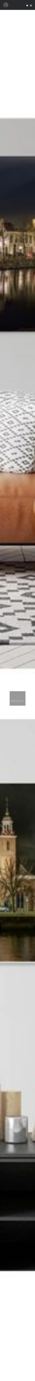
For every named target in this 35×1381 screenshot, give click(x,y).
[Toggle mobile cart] (27, 5)
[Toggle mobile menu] (31, 5)
